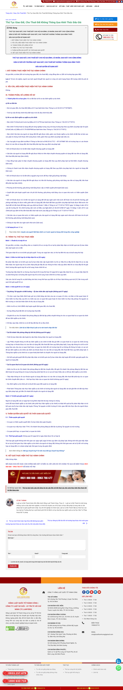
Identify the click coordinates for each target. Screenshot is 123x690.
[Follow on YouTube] (119, 2)
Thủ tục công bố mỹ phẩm (73, 669)
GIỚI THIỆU (29, 6)
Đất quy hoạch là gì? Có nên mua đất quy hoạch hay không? (43, 451)
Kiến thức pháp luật (77, 6)
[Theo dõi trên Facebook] (84, 592)
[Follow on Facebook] (117, 2)
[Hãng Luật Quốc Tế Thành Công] (15, 7)
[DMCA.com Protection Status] (10, 628)
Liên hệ (96, 6)
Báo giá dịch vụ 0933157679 (88, 688)
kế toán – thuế (64, 6)
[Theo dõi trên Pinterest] (91, 592)
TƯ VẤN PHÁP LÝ (39, 6)
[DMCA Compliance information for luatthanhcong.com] (22, 628)
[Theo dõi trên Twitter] (87, 592)
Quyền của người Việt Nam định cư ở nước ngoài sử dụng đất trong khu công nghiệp (50, 232)
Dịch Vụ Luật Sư (52, 6)
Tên (9, 553)
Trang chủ (9, 13)
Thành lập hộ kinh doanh (16, 669)
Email (37, 553)
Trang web (65, 553)
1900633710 (48, 1)
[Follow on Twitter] (122, 2)
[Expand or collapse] (86, 27)
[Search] (24, 6)
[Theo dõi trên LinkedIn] (95, 592)
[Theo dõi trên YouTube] (99, 592)
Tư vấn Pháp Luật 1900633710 (33, 688)
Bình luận (11, 538)
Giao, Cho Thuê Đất (19, 13)
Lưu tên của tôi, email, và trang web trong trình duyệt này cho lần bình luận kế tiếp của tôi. (36, 562)
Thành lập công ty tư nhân (16, 679)
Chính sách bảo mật (99, 669)
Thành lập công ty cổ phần (16, 676)
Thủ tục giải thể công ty (72, 672)
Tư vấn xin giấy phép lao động (45, 669)
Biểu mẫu (89, 6)
